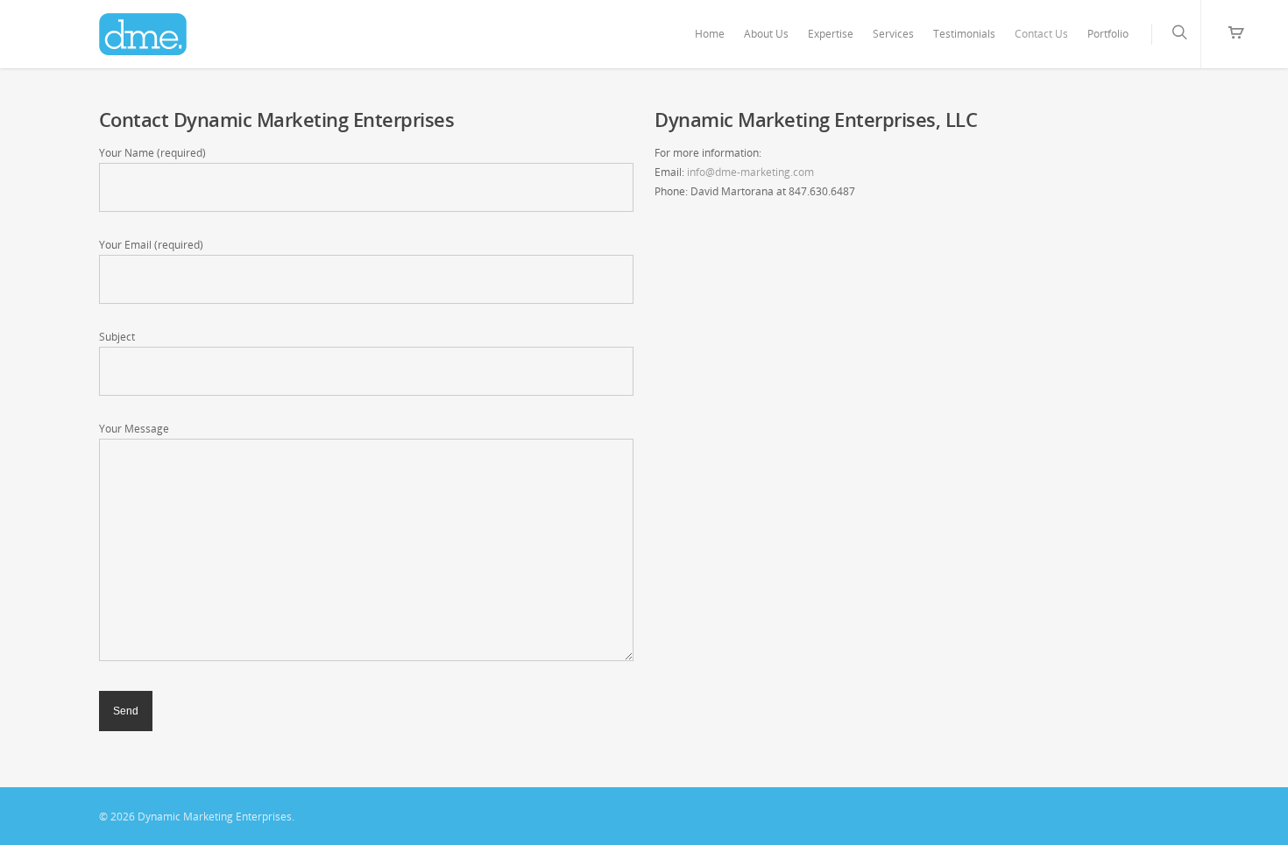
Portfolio (1108, 33)
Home (710, 33)
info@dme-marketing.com (750, 172)
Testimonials (964, 33)
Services (893, 33)
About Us (766, 33)
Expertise (830, 33)
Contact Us (1041, 33)
